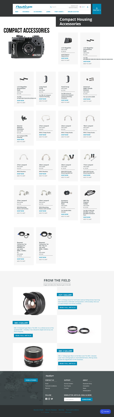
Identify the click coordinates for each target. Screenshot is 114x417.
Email (46, 383)
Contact (66, 388)
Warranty (61, 410)
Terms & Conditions (51, 386)
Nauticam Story (87, 383)
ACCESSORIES (39, 12)
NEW (18, 12)
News (84, 388)
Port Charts (67, 386)
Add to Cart (65, 60)
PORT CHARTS (60, 12)
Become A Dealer (39, 410)
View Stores (31, 380)
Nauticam (47, 412)
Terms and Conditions (72, 410)
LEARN (49, 12)
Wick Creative (68, 412)
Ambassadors (87, 390)
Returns (47, 388)
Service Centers (68, 383)
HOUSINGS (27, 12)
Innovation (86, 386)
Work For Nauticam (51, 410)
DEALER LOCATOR (73, 12)
